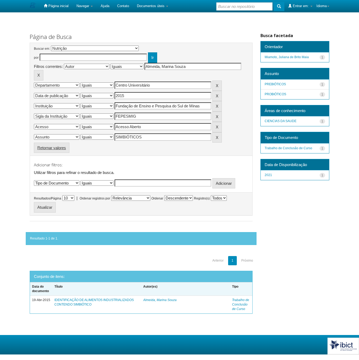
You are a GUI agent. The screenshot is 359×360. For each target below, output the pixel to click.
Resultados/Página (47, 198)
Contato (123, 6)
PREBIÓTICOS (275, 84)
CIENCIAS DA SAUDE (280, 121)
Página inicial (58, 6)
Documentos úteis (151, 6)
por (36, 57)
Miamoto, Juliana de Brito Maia (287, 57)
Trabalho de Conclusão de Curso (240, 304)
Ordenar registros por (95, 198)
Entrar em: (301, 6)
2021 (268, 175)
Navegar (83, 6)
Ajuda (105, 6)
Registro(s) (202, 198)
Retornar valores (51, 148)
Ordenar (157, 198)
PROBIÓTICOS (275, 94)
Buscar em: (42, 49)
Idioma (321, 6)
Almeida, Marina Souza (160, 300)
